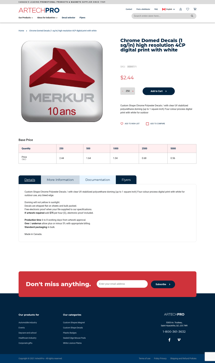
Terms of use (144, 358)
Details (29, 180)
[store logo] (39, 12)
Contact (129, 9)
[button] (168, 9)
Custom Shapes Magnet (74, 322)
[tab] (30, 179)
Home (21, 30)
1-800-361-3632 (174, 331)
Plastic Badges (69, 333)
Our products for (29, 314)
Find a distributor (143, 9)
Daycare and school (27, 333)
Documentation (97, 180)
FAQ (156, 9)
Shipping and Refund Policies (183, 358)
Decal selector (68, 17)
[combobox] (163, 16)
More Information (60, 180)
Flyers (82, 17)
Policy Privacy (160, 358)
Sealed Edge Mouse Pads (74, 338)
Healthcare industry (27, 338)
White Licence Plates (72, 343)
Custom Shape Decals (73, 327)
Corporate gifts (25, 343)
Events (22, 327)
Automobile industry (28, 322)
